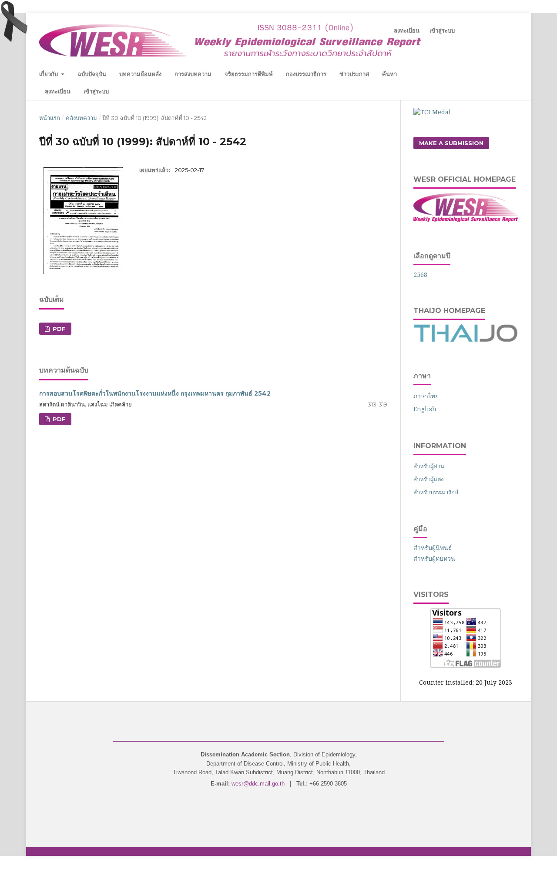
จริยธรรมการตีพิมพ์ (249, 73)
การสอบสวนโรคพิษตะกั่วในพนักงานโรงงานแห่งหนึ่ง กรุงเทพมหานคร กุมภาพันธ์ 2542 (155, 393)
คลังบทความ (81, 117)
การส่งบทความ (192, 73)
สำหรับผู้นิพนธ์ (432, 547)
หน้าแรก (49, 117)
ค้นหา (389, 73)
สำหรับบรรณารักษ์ (436, 492)
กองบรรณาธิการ (306, 73)
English (424, 409)
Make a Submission (451, 143)
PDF (58, 328)
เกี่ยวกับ (49, 73)
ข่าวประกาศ (354, 73)
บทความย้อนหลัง (140, 73)
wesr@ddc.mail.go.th (258, 783)
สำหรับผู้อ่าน (428, 466)
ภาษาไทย (426, 396)
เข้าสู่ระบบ (96, 91)
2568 (420, 274)
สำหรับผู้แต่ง (428, 479)
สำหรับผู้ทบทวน (434, 558)
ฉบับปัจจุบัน (91, 73)
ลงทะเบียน (57, 91)
